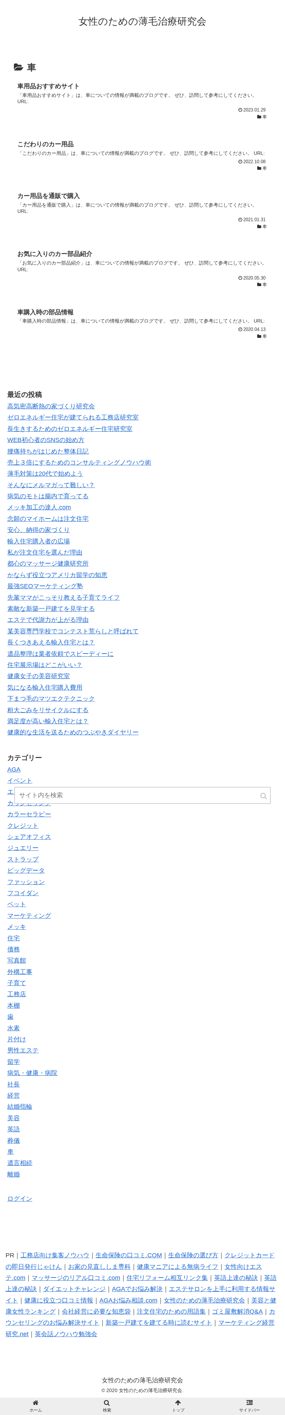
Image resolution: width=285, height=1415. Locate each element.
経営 (13, 1095)
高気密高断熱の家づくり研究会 (51, 406)
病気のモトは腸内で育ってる (48, 496)
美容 (13, 1118)
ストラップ (23, 859)
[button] (264, 796)
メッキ (16, 926)
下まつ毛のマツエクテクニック (51, 698)
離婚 (13, 1174)
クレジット (23, 825)
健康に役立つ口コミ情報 (58, 1300)
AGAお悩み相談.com (128, 1300)
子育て (16, 983)
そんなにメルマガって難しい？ (51, 485)
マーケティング (29, 915)
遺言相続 (19, 1162)
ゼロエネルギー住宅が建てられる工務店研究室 (73, 417)
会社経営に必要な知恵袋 (96, 1311)
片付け (16, 1039)
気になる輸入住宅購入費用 (44, 687)
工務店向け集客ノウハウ (55, 1255)
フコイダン (23, 893)
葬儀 (13, 1140)
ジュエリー (23, 847)
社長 (13, 1084)
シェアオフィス (29, 836)
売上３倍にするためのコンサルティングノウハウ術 (79, 462)
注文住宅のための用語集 (171, 1311)
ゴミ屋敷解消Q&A (237, 1311)
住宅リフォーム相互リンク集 (167, 1277)
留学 (13, 1061)
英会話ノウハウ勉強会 (66, 1334)
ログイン (19, 1198)
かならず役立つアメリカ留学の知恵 (57, 575)
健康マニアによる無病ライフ (177, 1266)
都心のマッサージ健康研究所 (48, 563)
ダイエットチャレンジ (74, 1288)
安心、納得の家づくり (38, 529)
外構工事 (19, 971)
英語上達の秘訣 (236, 1277)
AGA (14, 769)
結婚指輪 (19, 1106)
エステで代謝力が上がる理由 (48, 619)
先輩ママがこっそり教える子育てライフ (63, 597)
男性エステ (23, 1050)
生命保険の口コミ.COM (129, 1255)
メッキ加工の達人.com (39, 507)
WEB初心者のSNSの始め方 (45, 439)
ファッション (26, 882)
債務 (13, 949)
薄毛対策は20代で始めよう (45, 473)
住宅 (13, 938)
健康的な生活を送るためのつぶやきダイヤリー (73, 732)
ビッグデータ (26, 870)
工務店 (16, 994)
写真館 (16, 960)
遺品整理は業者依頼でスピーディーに (60, 653)
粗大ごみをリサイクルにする (48, 710)
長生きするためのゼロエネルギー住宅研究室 (69, 428)
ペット (16, 904)
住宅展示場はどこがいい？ (44, 664)
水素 (13, 1028)
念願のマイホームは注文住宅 (48, 518)
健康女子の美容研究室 (38, 676)
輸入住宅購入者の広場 (38, 541)
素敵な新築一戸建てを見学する (51, 608)
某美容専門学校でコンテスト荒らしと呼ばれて (73, 631)
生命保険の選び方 (193, 1255)
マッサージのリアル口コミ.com (76, 1277)
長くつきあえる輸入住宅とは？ (51, 642)
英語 (13, 1129)
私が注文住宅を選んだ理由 (44, 552)
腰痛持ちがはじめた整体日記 (48, 451)
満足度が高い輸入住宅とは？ (48, 721)
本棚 (13, 1005)
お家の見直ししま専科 (99, 1266)
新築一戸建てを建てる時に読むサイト (159, 1322)
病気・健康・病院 (32, 1072)
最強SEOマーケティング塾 (45, 586)
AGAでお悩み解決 (137, 1288)
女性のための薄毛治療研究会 (204, 1300)
